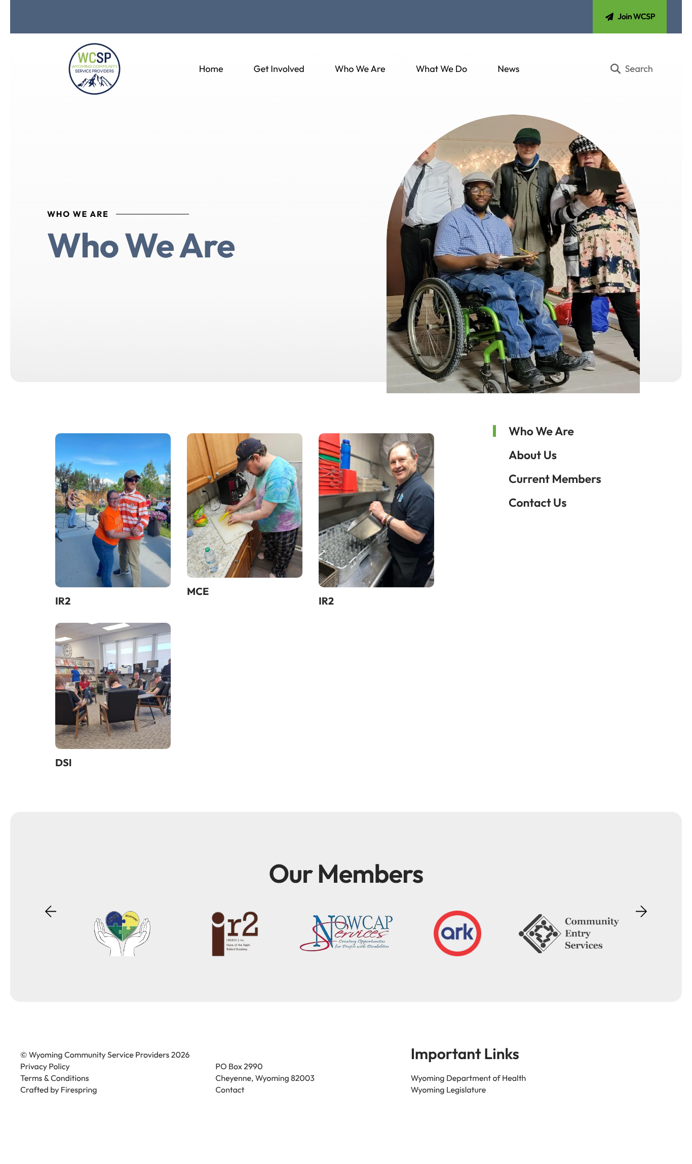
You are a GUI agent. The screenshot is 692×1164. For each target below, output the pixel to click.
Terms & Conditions (54, 1078)
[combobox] (636, 69)
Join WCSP (636, 17)
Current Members (555, 478)
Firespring (79, 1090)
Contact (229, 1090)
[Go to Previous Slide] (50, 917)
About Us (533, 455)
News (508, 68)
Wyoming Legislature (448, 1090)
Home (211, 68)
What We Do (442, 68)
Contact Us (537, 502)
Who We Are (360, 68)
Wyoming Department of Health (468, 1078)
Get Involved (279, 68)
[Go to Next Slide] (641, 908)
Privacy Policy (45, 1067)
